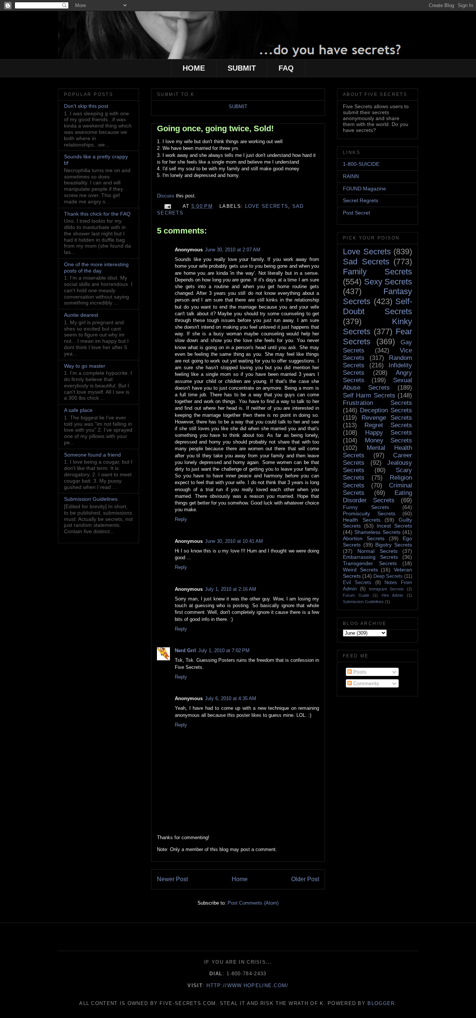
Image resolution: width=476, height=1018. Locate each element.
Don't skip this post (86, 106)
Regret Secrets (388, 425)
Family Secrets (377, 271)
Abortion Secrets (364, 538)
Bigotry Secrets (393, 545)
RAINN (351, 176)
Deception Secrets (386, 410)
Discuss (166, 196)
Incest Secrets (394, 526)
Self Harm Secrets (369, 395)
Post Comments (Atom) (253, 903)
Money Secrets (388, 440)
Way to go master (84, 366)
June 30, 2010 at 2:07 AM (232, 249)
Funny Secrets (366, 507)
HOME (194, 68)
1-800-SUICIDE (361, 164)
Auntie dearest (81, 315)
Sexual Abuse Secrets (377, 384)
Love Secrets (267, 206)
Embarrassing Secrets (370, 557)
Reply (181, 519)
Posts (359, 672)
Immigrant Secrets (386, 589)
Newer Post (172, 879)
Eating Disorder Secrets (377, 496)
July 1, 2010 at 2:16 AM (230, 589)
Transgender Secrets (370, 563)
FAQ (286, 68)
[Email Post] (167, 206)
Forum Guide (356, 595)
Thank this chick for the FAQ (97, 214)
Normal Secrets (377, 551)
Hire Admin (392, 595)
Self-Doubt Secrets (377, 306)
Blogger (381, 1003)
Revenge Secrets (386, 417)
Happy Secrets (388, 432)
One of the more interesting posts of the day (96, 267)
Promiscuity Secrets (369, 513)
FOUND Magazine (364, 188)
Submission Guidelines (91, 499)
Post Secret (356, 213)
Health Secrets (361, 520)
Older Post (305, 879)
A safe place (78, 410)
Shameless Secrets (377, 532)
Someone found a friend (92, 455)
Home (240, 879)
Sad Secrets (366, 261)
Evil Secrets (357, 582)
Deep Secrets (388, 576)
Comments (365, 683)
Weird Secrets (360, 570)
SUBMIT (242, 68)
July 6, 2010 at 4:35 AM (230, 698)
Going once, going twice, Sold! (215, 128)
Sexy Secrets (388, 281)
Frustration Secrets (377, 402)
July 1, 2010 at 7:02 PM (224, 650)
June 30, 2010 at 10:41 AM (234, 541)
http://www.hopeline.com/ (247, 985)
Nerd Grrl (185, 650)
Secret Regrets (360, 200)
